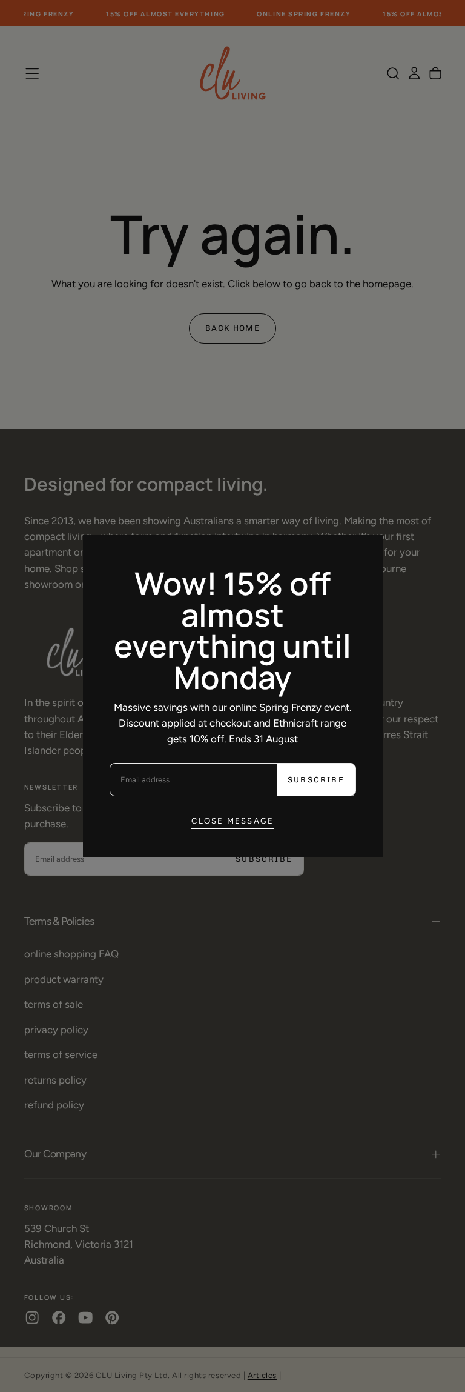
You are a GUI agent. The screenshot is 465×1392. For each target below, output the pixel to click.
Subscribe (316, 779)
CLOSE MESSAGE (232, 820)
